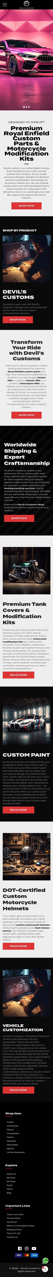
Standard (11, 1141)
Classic (10, 1137)
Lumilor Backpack (16, 1152)
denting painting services (19, 488)
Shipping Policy (14, 1229)
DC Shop (11, 1181)
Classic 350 (32, 380)
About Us (11, 1174)
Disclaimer (12, 1222)
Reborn (10, 1148)
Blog (9, 1193)
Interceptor (12, 1145)
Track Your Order (15, 1214)
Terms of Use (13, 1233)
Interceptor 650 (29, 383)
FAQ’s (10, 1189)
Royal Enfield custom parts (24, 371)
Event (10, 1185)
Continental (12, 1126)
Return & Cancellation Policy (21, 1226)
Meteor (10, 1130)
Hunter (10, 1122)
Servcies (11, 1178)
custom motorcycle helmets (32, 925)
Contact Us (12, 1237)
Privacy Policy (14, 1218)
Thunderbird (13, 1133)
